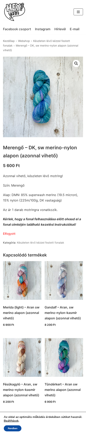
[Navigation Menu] (78, 11)
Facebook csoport (17, 29)
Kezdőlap (9, 41)
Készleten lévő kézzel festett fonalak (40, 242)
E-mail (74, 29)
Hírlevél (60, 29)
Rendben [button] (12, 428)
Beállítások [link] (11, 421)
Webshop (24, 41)
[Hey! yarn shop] (15, 12)
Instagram (42, 29)
